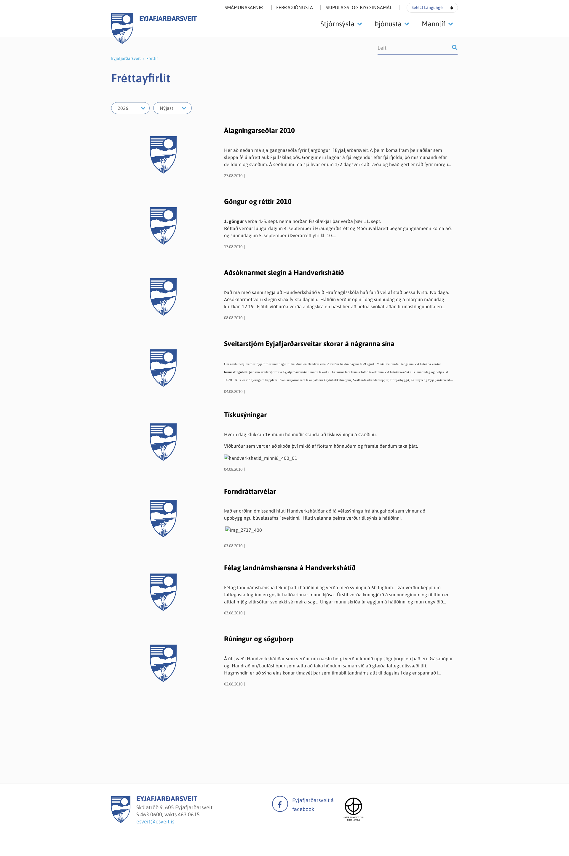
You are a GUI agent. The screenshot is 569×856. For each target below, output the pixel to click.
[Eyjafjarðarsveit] (120, 821)
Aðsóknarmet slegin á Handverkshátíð (284, 273)
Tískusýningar (245, 415)
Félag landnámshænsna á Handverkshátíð (290, 568)
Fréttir (152, 58)
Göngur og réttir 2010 (258, 201)
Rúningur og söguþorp (259, 639)
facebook (280, 804)
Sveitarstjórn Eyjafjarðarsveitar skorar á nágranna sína (309, 344)
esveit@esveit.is (155, 821)
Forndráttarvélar (250, 491)
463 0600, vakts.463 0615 (170, 814)
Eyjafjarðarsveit (126, 58)
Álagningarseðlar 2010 (259, 130)
